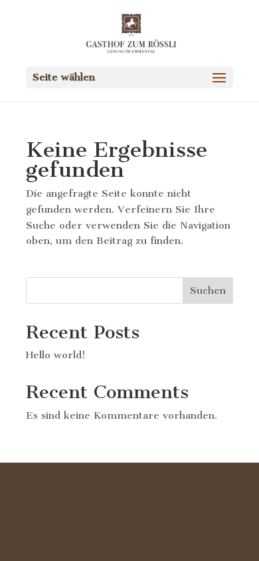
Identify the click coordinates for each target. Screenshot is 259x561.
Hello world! (56, 355)
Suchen (208, 290)
